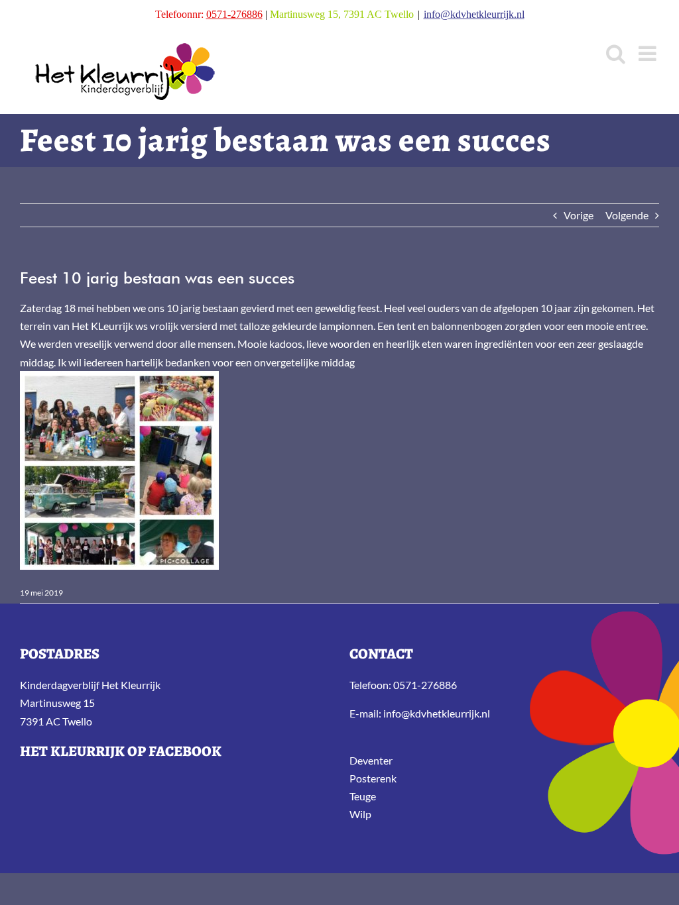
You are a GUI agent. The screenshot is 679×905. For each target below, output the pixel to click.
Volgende (626, 215)
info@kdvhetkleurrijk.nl (474, 14)
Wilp (360, 814)
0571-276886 (234, 14)
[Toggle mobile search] (615, 53)
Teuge (362, 796)
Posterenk (373, 778)
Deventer (371, 760)
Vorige (578, 215)
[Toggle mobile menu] (649, 53)
